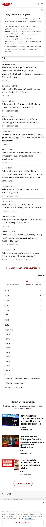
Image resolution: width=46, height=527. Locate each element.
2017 (8, 339)
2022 (7, 310)
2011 (8, 366)
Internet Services (10, 111)
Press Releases (12, 284)
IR (16, 211)
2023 (7, 305)
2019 (7, 325)
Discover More (24, 483)
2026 (7, 290)
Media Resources (15, 383)
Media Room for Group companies (23, 378)
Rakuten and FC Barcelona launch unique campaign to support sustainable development (21, 155)
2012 (8, 361)
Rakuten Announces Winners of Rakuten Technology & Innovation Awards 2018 (21, 120)
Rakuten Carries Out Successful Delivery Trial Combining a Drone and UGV (21, 105)
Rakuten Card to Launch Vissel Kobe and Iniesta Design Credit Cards (21, 90)
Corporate (7, 81)
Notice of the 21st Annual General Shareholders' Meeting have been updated (22, 206)
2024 (7, 300)
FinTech (5, 96)
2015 (8, 348)
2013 (8, 357)
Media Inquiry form (16, 387)
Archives (9, 330)
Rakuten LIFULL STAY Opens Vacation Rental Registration (20, 191)
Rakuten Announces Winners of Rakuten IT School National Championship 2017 (22, 254)
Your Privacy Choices (23, 523)
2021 (7, 315)
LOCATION (8, 494)
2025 (7, 295)
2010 (8, 370)
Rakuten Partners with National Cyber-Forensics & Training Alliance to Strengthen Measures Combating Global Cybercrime (22, 174)
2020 (7, 320)
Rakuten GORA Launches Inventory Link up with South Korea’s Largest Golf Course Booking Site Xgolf (22, 237)
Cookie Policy (29, 518)
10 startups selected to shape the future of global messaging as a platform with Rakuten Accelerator (23, 137)
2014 (8, 352)
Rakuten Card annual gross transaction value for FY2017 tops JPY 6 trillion (23, 221)
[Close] (42, 10)
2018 (8, 334)
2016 (8, 343)
